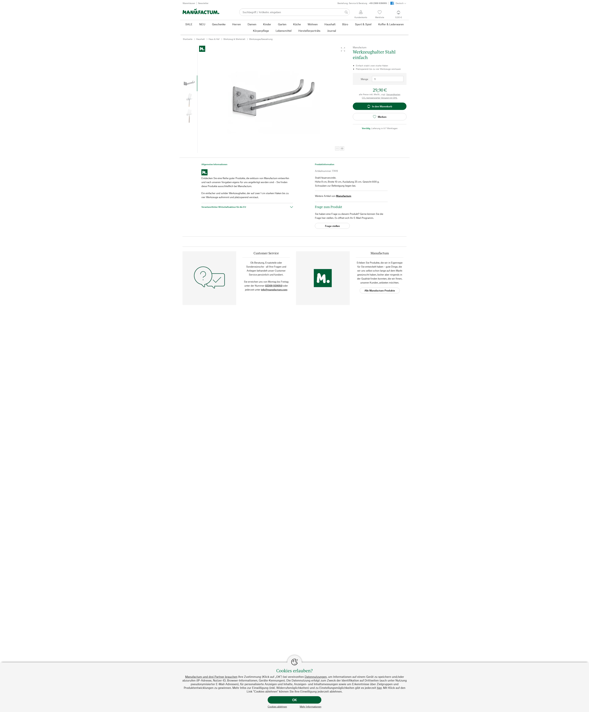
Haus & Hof (214, 39)
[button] (343, 49)
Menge (364, 79)
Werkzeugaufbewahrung (261, 39)
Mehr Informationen (310, 706)
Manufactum (343, 195)
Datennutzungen (316, 676)
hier (379, 687)
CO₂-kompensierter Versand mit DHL (379, 97)
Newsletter (203, 3)
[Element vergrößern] (342, 148)
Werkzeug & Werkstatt (234, 39)
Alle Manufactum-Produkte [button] (379, 290)
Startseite (187, 39)
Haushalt (200, 39)
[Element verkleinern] (337, 148)
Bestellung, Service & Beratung (362, 3)
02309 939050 (273, 285)
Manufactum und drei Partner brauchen (211, 676)
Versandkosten (393, 94)
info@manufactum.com (274, 289)
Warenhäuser (189, 3)
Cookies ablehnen (277, 706)
